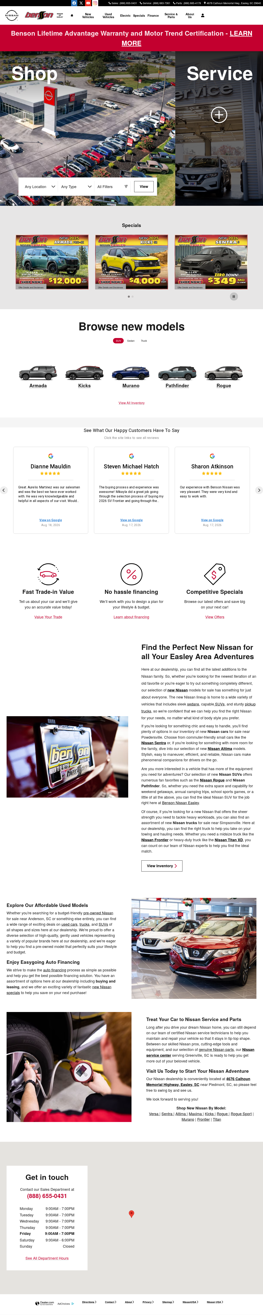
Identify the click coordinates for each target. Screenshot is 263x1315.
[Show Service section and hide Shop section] (219, 128)
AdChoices (64, 1303)
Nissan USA (214, 1302)
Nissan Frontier (154, 839)
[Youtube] (88, 3)
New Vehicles (88, 15)
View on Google (50, 520)
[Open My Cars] (201, 15)
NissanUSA (189, 1302)
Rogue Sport (241, 1113)
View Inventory (160, 865)
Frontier (203, 1119)
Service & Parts (171, 15)
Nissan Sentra (153, 742)
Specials (139, 15)
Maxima (196, 1113)
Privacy (147, 1302)
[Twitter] (81, 3)
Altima (181, 1113)
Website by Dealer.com (44, 1303)
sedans (193, 704)
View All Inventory (132, 402)
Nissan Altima (220, 748)
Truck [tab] (144, 340)
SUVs (219, 704)
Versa (154, 1113)
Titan (217, 1119)
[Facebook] (74, 3)
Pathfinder (177, 385)
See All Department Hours (47, 1258)
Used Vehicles (108, 15)
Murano (131, 385)
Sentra (167, 1113)
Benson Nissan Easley (180, 802)
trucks (84, 924)
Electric (125, 15)
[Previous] (4, 490)
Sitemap (167, 1302)
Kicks (84, 385)
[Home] (12, 15)
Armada (38, 385)
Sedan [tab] (131, 340)
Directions (88, 1302)
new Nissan (177, 690)
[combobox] (40, 186)
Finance (153, 15)
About (128, 1302)
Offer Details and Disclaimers (31, 287)
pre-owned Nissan (98, 912)
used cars (69, 924)
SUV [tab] (118, 340)
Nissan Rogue (212, 780)
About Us (190, 15)
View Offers (214, 616)
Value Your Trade (48, 616)
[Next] (259, 490)
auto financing (54, 969)
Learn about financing (131, 616)
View (144, 186)
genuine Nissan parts (216, 1049)
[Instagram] (95, 3)
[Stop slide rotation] (233, 296)
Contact (109, 1302)
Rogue (224, 385)
